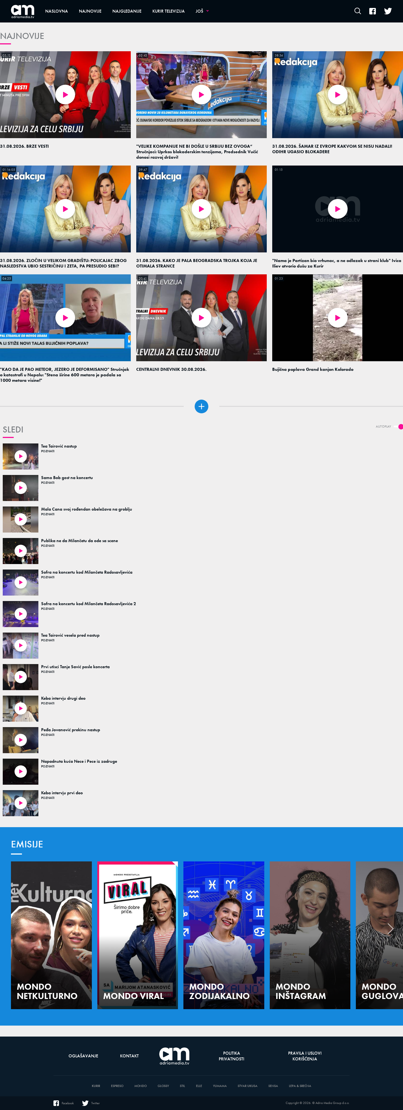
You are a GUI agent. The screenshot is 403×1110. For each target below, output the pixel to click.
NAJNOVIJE (22, 36)
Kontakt (129, 1056)
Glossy (163, 1086)
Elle (199, 1086)
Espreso (117, 1086)
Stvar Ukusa (247, 1086)
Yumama (220, 1086)
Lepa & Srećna (300, 1086)
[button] (391, 930)
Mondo (140, 1086)
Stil (182, 1086)
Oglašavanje (83, 1056)
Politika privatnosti (231, 1056)
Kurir (96, 1086)
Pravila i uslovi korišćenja (305, 1056)
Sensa (273, 1086)
